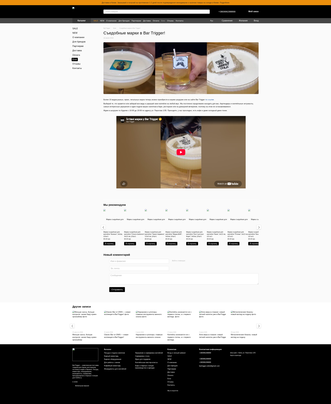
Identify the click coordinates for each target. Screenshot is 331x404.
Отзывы (170, 21)
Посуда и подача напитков (114, 353)
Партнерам (136, 21)
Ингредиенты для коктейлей (115, 369)
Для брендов (124, 21)
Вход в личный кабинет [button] (176, 353)
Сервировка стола (142, 356)
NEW (102, 21)
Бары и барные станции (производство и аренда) (144, 367)
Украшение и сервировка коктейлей (149, 353)
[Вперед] (258, 227)
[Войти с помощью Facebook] (188, 260)
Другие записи (81, 306)
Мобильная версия (82, 386)
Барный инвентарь (111, 356)
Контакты (179, 21)
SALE (95, 21)
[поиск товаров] (208, 12)
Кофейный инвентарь (112, 366)
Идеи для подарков (142, 359)
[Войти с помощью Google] (192, 260)
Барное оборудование (112, 359)
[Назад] (103, 227)
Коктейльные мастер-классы (146, 362)
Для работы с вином (112, 362)
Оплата (156, 21)
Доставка (147, 21)
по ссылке (209, 100)
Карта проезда (235, 355)
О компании (111, 21)
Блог (163, 21)
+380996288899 (227, 11)
